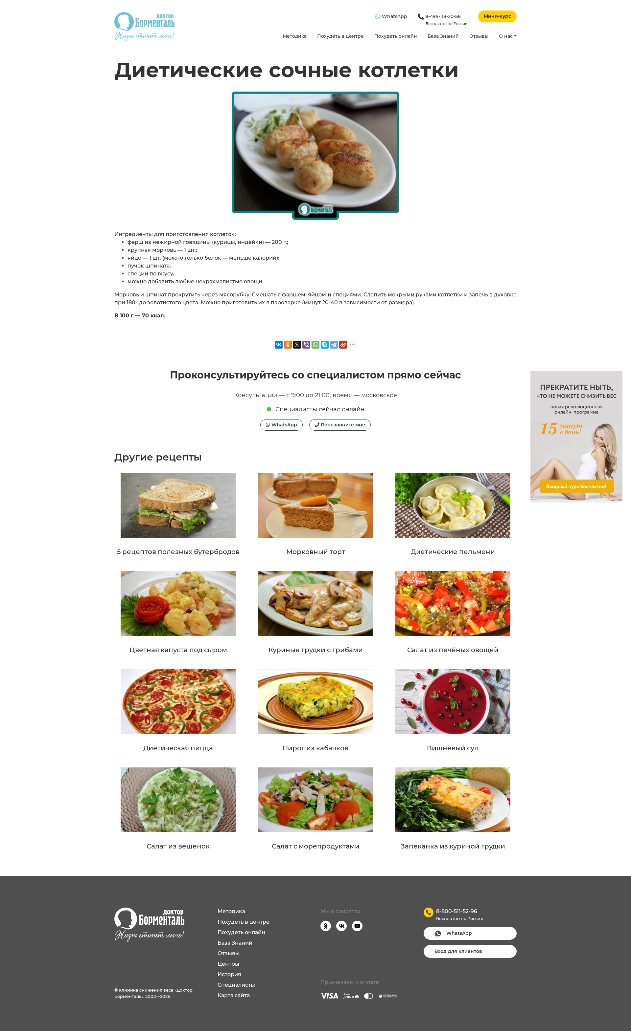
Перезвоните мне (342, 425)
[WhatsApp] (315, 345)
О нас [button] (506, 36)
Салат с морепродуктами (316, 846)
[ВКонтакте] (279, 345)
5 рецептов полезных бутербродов (178, 552)
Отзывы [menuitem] (229, 953)
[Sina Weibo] (343, 345)
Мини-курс (497, 16)
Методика (295, 36)
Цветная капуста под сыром (178, 650)
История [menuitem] (229, 974)
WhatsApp (394, 16)
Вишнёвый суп (453, 748)
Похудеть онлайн (395, 36)
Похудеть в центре (340, 36)
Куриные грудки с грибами (316, 650)
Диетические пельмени (453, 552)
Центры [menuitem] (228, 964)
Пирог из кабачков (315, 748)
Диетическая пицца (178, 748)
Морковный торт (315, 552)
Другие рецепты (158, 457)
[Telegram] (334, 345)
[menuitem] (295, 36)
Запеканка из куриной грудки (453, 846)
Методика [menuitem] (231, 911)
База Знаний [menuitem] (235, 943)
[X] (297, 345)
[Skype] (325, 345)
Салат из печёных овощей (453, 650)
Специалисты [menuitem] (236, 985)
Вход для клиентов (458, 951)
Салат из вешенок (178, 846)
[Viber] (306, 345)
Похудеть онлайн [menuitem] (241, 932)
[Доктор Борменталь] (144, 26)
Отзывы (478, 36)
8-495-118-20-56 (446, 19)
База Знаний (443, 36)
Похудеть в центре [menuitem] (243, 922)
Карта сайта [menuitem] (234, 995)
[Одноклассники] (288, 345)
